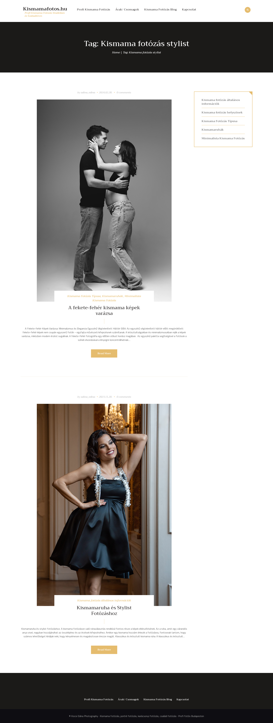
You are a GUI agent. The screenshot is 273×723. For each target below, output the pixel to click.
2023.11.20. (105, 397)
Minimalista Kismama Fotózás (223, 138)
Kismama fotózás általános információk (104, 600)
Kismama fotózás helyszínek (222, 112)
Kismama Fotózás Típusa (84, 296)
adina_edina (88, 92)
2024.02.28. (105, 92)
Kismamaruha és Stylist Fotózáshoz (104, 610)
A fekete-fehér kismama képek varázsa (104, 310)
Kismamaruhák (112, 296)
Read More (104, 353)
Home (116, 52)
